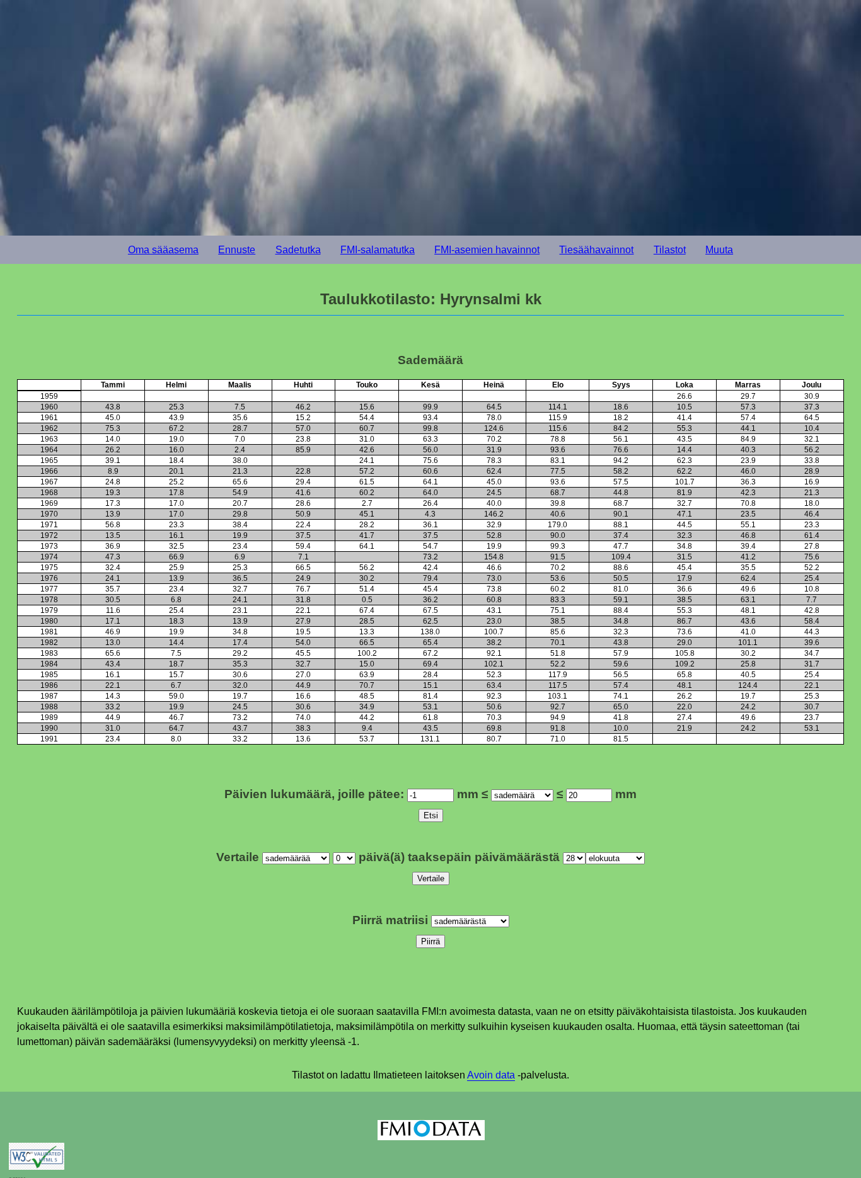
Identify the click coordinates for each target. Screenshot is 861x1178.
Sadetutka (298, 249)
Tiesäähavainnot (596, 249)
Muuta (719, 249)
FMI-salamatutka (377, 249)
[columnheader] (49, 385)
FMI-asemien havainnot (487, 249)
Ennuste (236, 249)
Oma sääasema (163, 249)
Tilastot (670, 249)
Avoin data (491, 1075)
